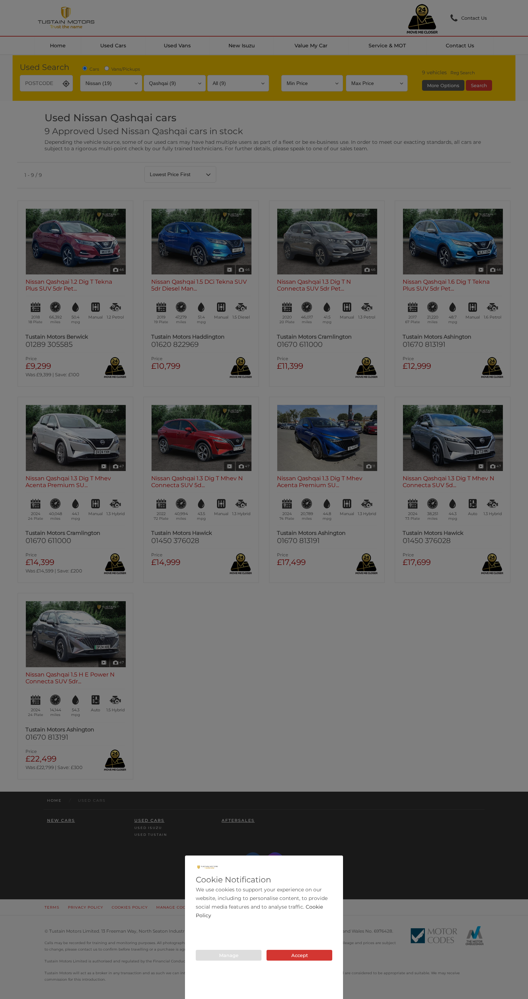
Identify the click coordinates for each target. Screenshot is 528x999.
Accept (299, 955)
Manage (228, 955)
